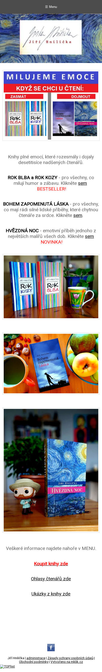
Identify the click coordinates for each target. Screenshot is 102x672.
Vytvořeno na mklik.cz (67, 662)
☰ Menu (51, 7)
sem (82, 183)
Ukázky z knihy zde (50, 594)
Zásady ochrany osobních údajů (70, 658)
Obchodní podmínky (33, 662)
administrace (35, 658)
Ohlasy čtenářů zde (51, 579)
